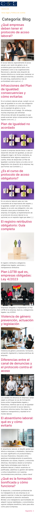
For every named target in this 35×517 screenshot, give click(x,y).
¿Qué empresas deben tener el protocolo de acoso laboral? (15, 30)
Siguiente (29, 511)
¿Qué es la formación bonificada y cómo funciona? (16, 482)
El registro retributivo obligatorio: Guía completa (16, 225)
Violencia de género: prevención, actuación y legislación (17, 320)
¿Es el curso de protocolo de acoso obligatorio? (15, 174)
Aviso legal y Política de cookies (13, 13)
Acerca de (5, 9)
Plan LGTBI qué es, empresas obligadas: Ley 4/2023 (16, 275)
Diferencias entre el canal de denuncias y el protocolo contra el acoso (16, 365)
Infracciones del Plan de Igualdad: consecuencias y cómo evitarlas (16, 91)
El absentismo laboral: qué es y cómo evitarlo (17, 421)
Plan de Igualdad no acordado (15, 125)
